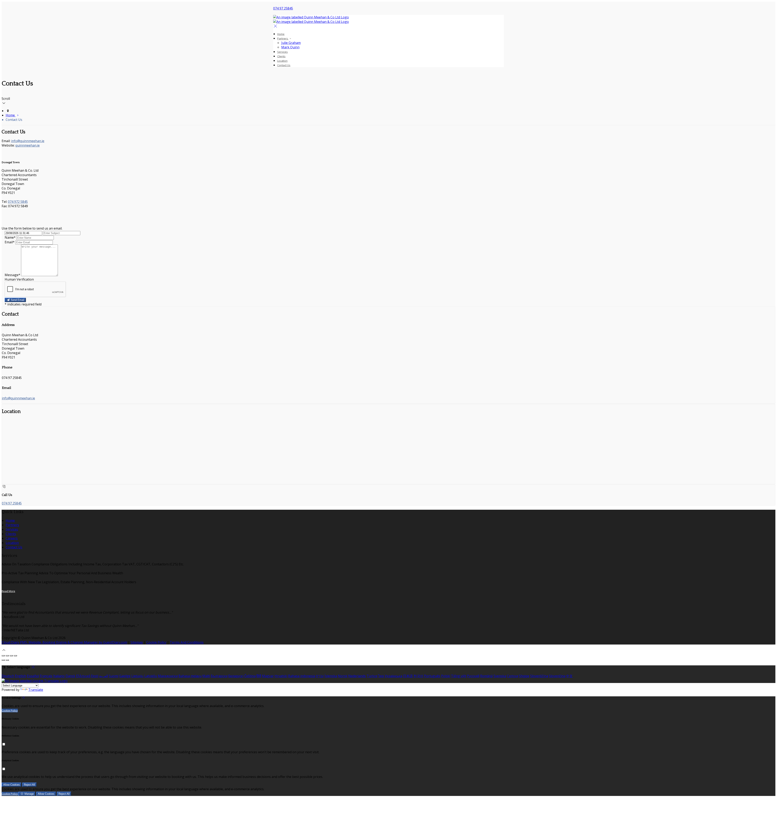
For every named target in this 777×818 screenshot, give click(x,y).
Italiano (59, 676)
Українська (393, 676)
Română (486, 676)
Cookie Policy (156, 642)
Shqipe (524, 676)
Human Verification (19, 279)
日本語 (408, 676)
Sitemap (137, 642)
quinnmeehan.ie (27, 145)
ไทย (381, 676)
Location (282, 61)
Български (219, 676)
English (20, 676)
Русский (473, 676)
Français (46, 676)
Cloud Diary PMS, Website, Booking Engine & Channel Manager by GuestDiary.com (64, 642)
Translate (35, 689)
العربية (103, 676)
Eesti (94, 676)
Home (280, 34)
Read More (8, 591)
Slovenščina (539, 676)
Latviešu (150, 676)
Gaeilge (125, 676)
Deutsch (8, 676)
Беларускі (235, 676)
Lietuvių (137, 676)
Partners (283, 38)
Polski (445, 676)
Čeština (250, 676)
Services (282, 52)
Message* (12, 275)
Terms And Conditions (187, 642)
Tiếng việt (458, 676)
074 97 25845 (283, 8)
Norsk (342, 676)
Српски (512, 676)
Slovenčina (557, 676)
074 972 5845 (18, 201)
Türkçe (372, 676)
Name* (10, 237)
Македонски (168, 676)
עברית (320, 676)
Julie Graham (291, 42)
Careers (12, 538)
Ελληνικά (83, 676)
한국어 (418, 676)
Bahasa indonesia (301, 676)
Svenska (500, 676)
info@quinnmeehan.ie (27, 141)
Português (432, 676)
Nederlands (357, 676)
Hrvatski (281, 676)
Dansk (70, 676)
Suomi (113, 676)
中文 (569, 676)
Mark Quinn (290, 47)
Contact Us (283, 65)
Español (33, 676)
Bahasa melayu (190, 676)
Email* (10, 242)
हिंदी (258, 676)
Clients (281, 56)
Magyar (268, 676)
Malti (206, 676)
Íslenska (331, 676)
